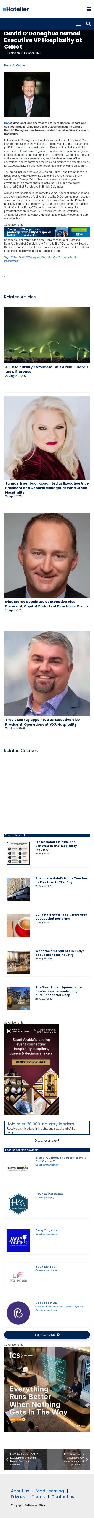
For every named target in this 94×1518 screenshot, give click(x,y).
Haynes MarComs (49, 1194)
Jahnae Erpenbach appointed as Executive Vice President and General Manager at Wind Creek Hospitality (47, 488)
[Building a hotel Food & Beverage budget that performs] (18, 925)
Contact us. (63, 1496)
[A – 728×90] (47, 236)
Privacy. (18, 1496)
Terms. (39, 1496)
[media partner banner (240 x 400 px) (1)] (31, 1114)
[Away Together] (18, 1240)
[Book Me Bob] (18, 1276)
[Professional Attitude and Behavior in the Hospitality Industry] (18, 853)
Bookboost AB (46, 1303)
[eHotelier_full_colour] (16, 9)
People (20, 65)
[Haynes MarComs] (18, 1204)
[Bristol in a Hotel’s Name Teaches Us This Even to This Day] (18, 889)
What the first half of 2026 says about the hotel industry (59, 953)
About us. (20, 1491)
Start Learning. (49, 1491)
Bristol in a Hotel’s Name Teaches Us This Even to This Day (61, 880)
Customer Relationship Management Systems (59, 1306)
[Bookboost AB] (18, 1312)
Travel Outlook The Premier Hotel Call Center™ (61, 1159)
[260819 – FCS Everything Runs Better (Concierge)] (47, 1431)
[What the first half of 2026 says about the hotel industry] (18, 962)
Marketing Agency (44, 1197)
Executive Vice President (55, 257)
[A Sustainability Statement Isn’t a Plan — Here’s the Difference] (47, 335)
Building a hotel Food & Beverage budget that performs (61, 916)
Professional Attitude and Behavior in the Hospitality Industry (56, 846)
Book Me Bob (45, 1266)
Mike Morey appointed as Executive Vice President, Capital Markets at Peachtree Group (46, 603)
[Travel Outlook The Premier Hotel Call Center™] (18, 1167)
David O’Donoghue (29, 257)
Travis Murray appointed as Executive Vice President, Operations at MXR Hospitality (42, 722)
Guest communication (46, 1165)
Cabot (8, 123)
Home (8, 65)
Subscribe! (47, 1140)
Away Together (47, 1230)
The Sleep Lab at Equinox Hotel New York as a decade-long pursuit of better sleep (59, 991)
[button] (88, 9)
